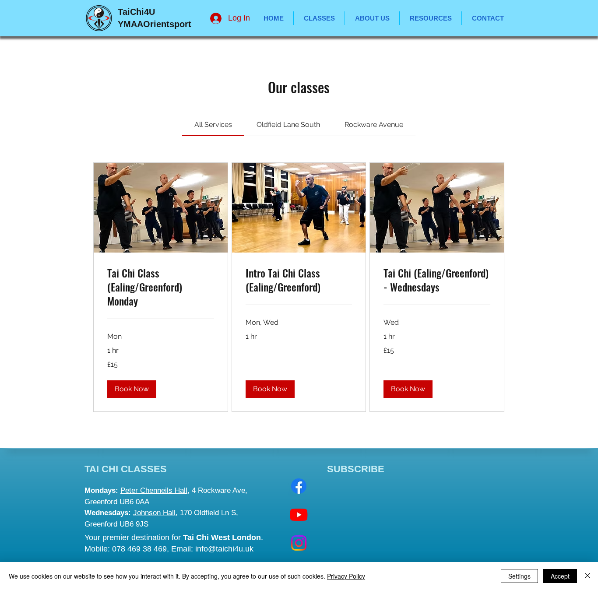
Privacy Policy (346, 576)
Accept (560, 576)
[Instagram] (298, 543)
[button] (430, 18)
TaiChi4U (136, 12)
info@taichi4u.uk (224, 548)
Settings (519, 576)
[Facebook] (298, 486)
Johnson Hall (154, 513)
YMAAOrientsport (154, 24)
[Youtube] (298, 514)
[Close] (587, 576)
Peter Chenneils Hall (153, 490)
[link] (213, 124)
